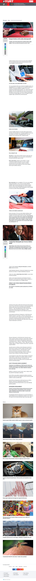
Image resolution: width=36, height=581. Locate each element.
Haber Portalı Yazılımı (7, 579)
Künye (13, 566)
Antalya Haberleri (6, 576)
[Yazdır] (5, 52)
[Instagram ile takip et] (20, 569)
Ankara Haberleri (16, 574)
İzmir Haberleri (25, 574)
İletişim (17, 566)
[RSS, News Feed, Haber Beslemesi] (22, 569)
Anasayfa (10, 566)
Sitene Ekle (25, 566)
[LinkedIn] (5, 47)
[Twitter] (5, 45)
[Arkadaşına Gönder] (5, 50)
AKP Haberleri (16, 573)
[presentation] (6, 4)
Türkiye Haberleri (26, 573)
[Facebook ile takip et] (14, 569)
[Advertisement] (18, 12)
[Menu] (30, 1)
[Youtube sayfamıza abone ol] (18, 569)
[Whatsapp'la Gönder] (5, 49)
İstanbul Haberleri (6, 574)
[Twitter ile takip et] (16, 569)
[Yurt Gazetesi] (8, 1)
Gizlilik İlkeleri (20, 566)
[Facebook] (5, 44)
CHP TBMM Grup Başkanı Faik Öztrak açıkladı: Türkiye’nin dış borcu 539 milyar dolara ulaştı (19, 4)
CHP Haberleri (6, 573)
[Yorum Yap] (5, 53)
